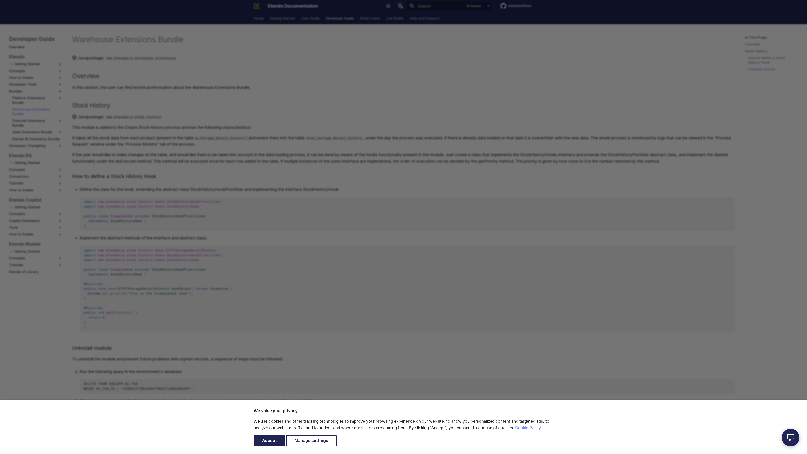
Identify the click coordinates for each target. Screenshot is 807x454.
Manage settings (311, 440)
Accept (269, 440)
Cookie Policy (528, 427)
